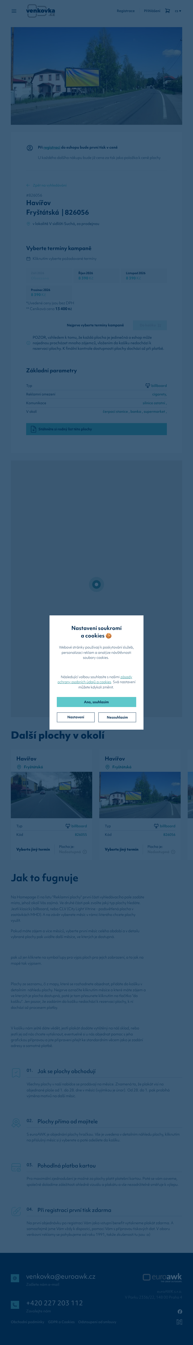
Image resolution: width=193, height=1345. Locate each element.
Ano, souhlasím (96, 702)
